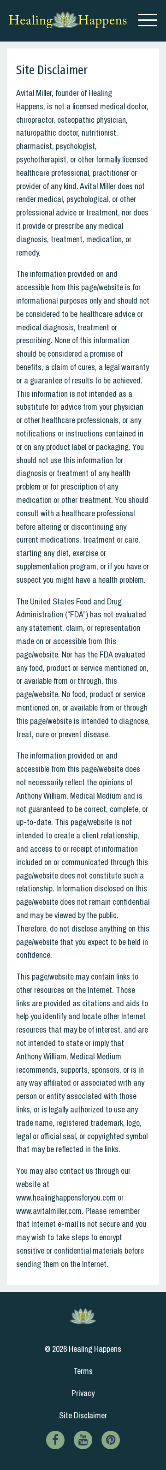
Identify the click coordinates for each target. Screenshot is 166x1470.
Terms (83, 1371)
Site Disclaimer (83, 1415)
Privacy (83, 1393)
